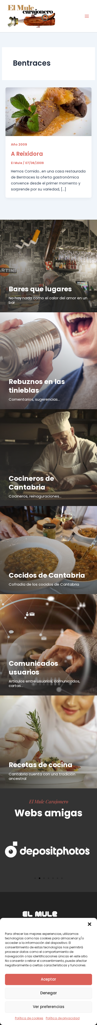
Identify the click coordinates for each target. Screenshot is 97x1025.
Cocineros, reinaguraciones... (35, 496)
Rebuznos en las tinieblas (37, 386)
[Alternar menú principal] (87, 16)
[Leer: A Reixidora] (48, 111)
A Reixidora (27, 154)
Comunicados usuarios (33, 668)
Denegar (48, 993)
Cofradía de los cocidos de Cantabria (44, 584)
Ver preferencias (48, 1006)
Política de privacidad (63, 1018)
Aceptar (48, 979)
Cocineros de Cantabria (31, 483)
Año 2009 (19, 144)
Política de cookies (29, 1018)
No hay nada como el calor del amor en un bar (48, 300)
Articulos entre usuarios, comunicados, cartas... (44, 683)
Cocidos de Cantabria (47, 575)
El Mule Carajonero (48, 801)
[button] (89, 924)
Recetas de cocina (40, 764)
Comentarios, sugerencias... (34, 399)
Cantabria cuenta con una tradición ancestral (42, 776)
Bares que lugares (40, 289)
